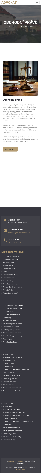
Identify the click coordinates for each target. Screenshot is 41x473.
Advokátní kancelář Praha (12, 388)
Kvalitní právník (8, 266)
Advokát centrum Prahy (12, 437)
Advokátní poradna (10, 385)
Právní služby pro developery (14, 336)
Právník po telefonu (10, 275)
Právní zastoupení (9, 382)
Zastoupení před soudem (12, 431)
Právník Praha (8, 290)
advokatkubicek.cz (15, 461)
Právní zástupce (9, 360)
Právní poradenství (10, 418)
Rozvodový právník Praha (12, 357)
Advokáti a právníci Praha (12, 324)
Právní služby (8, 281)
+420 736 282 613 (14, 243)
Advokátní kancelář (10, 293)
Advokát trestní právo (11, 256)
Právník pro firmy (9, 269)
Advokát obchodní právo (12, 308)
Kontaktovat (10, 149)
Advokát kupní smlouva (12, 333)
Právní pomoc (8, 354)
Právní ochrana (8, 278)
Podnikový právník (10, 434)
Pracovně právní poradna (12, 287)
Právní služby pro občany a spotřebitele (18, 421)
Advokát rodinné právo (11, 314)
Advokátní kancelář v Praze (13, 305)
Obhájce (6, 272)
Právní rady (7, 318)
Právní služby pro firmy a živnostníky (17, 415)
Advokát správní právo (11, 376)
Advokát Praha (8, 311)
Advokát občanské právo (12, 391)
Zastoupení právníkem (11, 428)
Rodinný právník (9, 373)
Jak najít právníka (9, 321)
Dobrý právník (8, 403)
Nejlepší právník (9, 263)
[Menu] (37, 2)
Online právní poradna (11, 330)
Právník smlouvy (9, 440)
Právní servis (7, 425)
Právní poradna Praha (11, 327)
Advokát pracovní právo (12, 409)
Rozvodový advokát (10, 259)
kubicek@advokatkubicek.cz (19, 233)
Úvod (11, 27)
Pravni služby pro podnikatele (14, 412)
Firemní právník (9, 339)
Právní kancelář (8, 366)
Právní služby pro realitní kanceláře (16, 370)
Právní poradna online (11, 284)
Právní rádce (7, 406)
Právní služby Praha (10, 342)
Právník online (8, 363)
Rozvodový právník (10, 379)
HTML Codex (20, 469)
